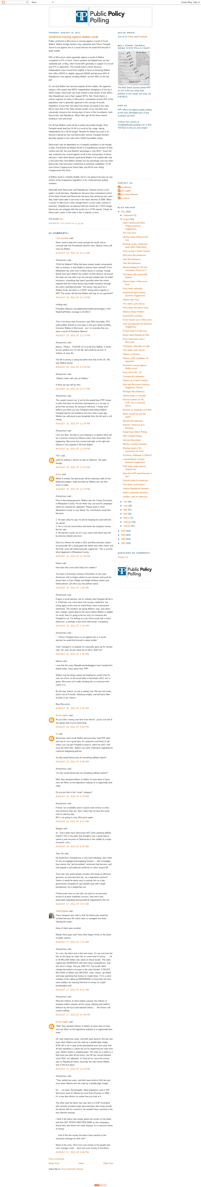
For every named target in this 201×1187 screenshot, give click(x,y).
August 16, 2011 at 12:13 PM (73, 335)
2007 (123, 543)
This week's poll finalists (134, 484)
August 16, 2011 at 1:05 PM (72, 588)
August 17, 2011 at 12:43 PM (73, 1069)
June (125, 506)
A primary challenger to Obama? (137, 455)
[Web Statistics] (100, 1185)
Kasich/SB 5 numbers (133, 316)
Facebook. (143, 37)
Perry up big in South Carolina (136, 251)
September (128, 215)
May (125, 510)
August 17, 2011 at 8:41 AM (72, 990)
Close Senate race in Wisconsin (137, 320)
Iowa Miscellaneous (132, 259)
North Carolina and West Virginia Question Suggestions (134, 226)
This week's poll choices (134, 304)
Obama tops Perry (131, 299)
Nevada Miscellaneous (133, 421)
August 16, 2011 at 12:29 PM (73, 449)
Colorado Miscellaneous (133, 376)
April (125, 514)
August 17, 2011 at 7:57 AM (72, 942)
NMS (58, 455)
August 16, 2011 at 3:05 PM (72, 727)
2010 (123, 531)
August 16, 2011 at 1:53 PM (72, 626)
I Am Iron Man (62, 238)
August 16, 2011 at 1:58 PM (72, 654)
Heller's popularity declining (135, 492)
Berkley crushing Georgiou (135, 444)
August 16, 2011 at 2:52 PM (72, 708)
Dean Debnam (125, 187)
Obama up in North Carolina (135, 380)
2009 (123, 535)
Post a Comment (56, 1159)
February (127, 522)
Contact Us (123, 557)
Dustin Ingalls (62, 715)
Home (81, 1163)
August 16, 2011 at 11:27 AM (73, 253)
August (126, 219)
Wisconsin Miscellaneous (134, 255)
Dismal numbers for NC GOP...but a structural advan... (134, 402)
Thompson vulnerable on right (136, 346)
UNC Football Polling (132, 436)
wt (57, 734)
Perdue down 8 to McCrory (135, 331)
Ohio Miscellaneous (132, 263)
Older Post (108, 1163)
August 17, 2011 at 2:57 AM (72, 904)
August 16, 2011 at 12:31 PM (73, 467)
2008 (123, 539)
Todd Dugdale (62, 911)
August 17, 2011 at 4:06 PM (72, 1152)
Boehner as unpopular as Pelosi (137, 410)
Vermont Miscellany (132, 440)
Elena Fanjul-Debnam (128, 194)
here (61, 219)
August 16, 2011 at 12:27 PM (73, 389)
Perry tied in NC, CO (132, 372)
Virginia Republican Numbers (136, 488)
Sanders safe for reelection (135, 496)
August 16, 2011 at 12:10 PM (73, 297)
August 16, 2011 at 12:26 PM (73, 367)
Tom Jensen (124, 198)
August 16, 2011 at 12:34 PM (73, 489)
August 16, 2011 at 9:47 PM (72, 846)
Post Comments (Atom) (72, 1169)
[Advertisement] (137, 155)
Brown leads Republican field (136, 335)
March (126, 518)
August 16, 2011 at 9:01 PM (72, 821)
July (125, 502)
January (127, 526)
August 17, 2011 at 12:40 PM (73, 1015)
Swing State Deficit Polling (135, 432)
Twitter (131, 37)
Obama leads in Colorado (134, 395)
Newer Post (54, 1163)
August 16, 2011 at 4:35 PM (72, 796)
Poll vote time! (129, 233)
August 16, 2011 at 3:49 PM (72, 761)
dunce (58, 474)
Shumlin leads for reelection (135, 480)
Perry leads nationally (132, 288)
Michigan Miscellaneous (134, 391)
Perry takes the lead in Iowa (135, 307)
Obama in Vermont (131, 354)
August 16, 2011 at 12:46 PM (73, 556)
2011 (123, 212)
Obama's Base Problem (133, 312)
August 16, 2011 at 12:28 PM (73, 423)
